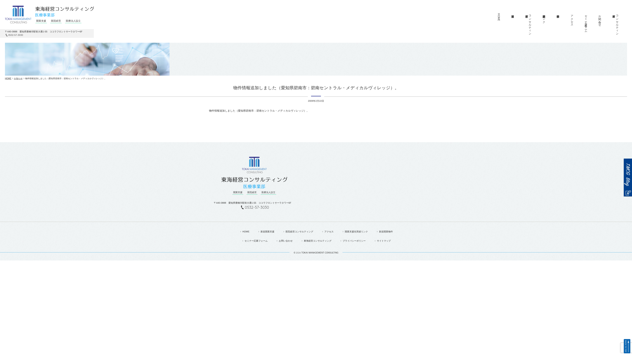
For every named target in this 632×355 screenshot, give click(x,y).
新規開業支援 (513, 19)
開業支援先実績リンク (356, 231)
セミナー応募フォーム (586, 22)
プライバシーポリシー (354, 240)
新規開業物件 (558, 19)
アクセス (572, 19)
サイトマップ (384, 240)
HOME (498, 17)
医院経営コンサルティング (299, 231)
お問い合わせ (599, 19)
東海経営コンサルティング (317, 240)
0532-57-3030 (15, 35)
